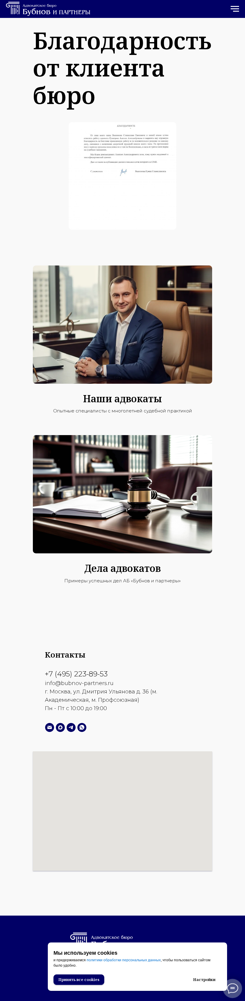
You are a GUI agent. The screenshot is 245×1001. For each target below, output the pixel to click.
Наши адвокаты (122, 398)
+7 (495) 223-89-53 (76, 674)
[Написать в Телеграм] (71, 727)
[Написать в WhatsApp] (81, 727)
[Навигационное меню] (235, 9)
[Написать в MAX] (60, 727)
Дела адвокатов (122, 568)
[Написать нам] (49, 727)
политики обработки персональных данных (124, 960)
